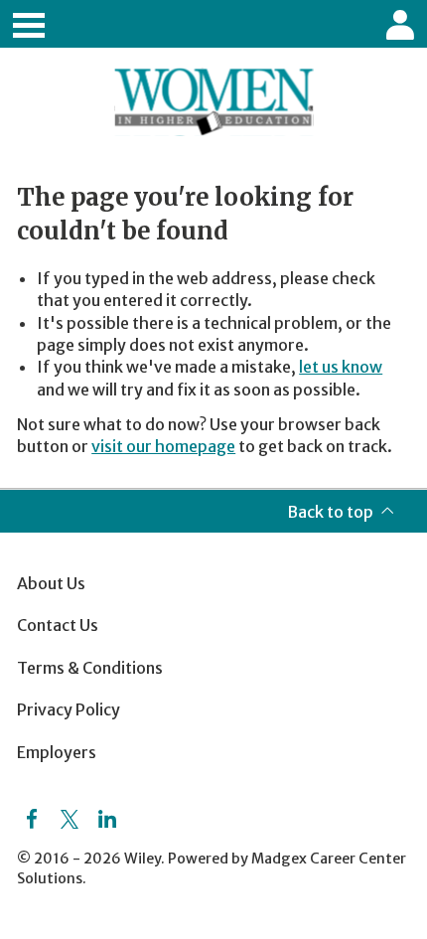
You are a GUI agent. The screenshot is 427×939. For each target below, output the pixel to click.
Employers (56, 752)
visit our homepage (163, 446)
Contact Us (57, 625)
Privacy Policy (68, 709)
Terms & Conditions (90, 668)
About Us (51, 583)
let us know (340, 367)
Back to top (330, 512)
